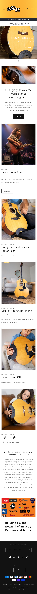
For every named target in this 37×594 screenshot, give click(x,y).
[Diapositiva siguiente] (24, 61)
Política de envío (12, 590)
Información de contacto (24, 590)
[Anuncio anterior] (3, 24)
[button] (4, 9)
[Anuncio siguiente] (33, 24)
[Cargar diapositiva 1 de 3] (16, 61)
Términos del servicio (25, 587)
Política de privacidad (13, 587)
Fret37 (8, 584)
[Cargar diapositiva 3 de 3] (21, 61)
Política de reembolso (28, 584)
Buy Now (28, 47)
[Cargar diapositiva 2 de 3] (18, 61)
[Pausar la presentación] (35, 61)
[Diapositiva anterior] (13, 61)
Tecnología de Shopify (15, 584)
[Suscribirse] (29, 550)
